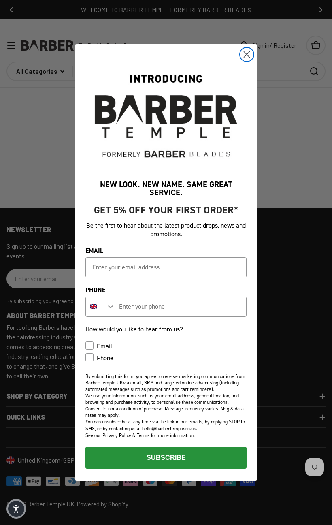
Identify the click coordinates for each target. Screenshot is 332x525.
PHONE (95, 290)
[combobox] (100, 306)
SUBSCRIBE (166, 457)
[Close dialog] (247, 54)
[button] (16, 509)
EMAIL (94, 250)
